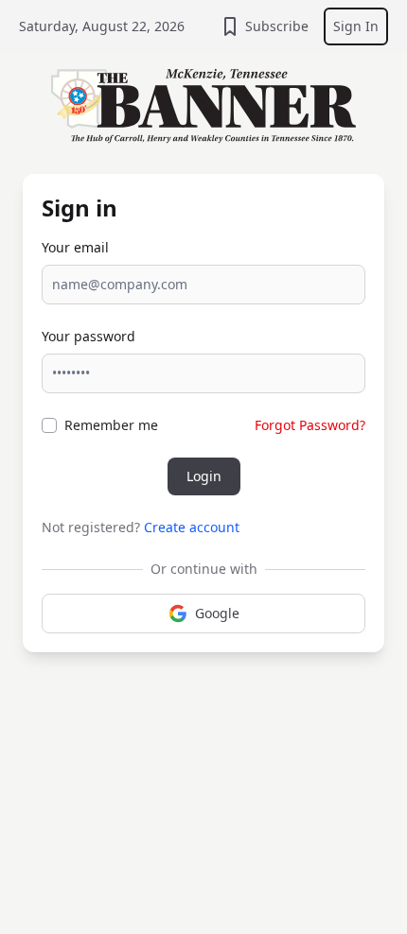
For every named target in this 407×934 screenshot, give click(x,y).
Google (217, 613)
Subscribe (277, 26)
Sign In (356, 26)
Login (203, 476)
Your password (88, 336)
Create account (191, 527)
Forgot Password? (310, 425)
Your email (75, 247)
